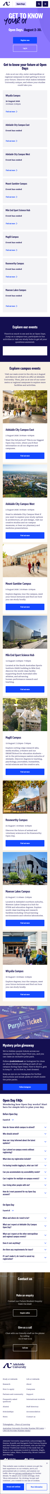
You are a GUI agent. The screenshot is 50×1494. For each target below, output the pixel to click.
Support (29, 1394)
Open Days (21, 3)
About (28, 1384)
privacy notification (23, 1473)
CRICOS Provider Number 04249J (16, 1430)
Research (6, 1384)
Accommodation (33, 1412)
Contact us (30, 1417)
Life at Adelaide (32, 1379)
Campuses (30, 1389)
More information (36, 1487)
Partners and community (13, 1394)
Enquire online (25, 1313)
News (5, 1417)
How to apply (8, 1389)
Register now (25, 40)
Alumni (6, 1407)
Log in (25, 48)
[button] (47, 1463)
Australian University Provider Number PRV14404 (23, 1428)
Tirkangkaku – (16, 1424)
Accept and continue (13, 1486)
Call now (25, 1347)
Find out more (10, 111)
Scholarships (8, 1412)
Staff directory (32, 1407)
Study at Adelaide (10, 1379)
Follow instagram (28, 1088)
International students (35, 1399)
